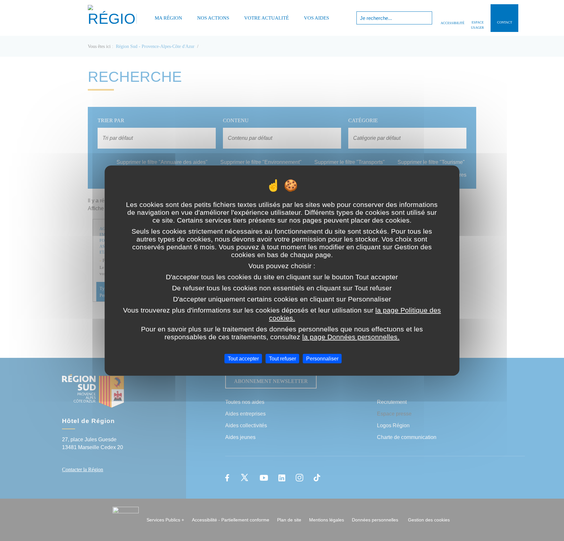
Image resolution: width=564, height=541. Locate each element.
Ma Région (168, 18)
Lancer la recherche (426, 17)
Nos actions (213, 18)
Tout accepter (243, 358)
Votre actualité (266, 18)
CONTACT (504, 22)
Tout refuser (282, 358)
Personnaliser (322, 358)
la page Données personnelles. (351, 336)
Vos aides (316, 18)
